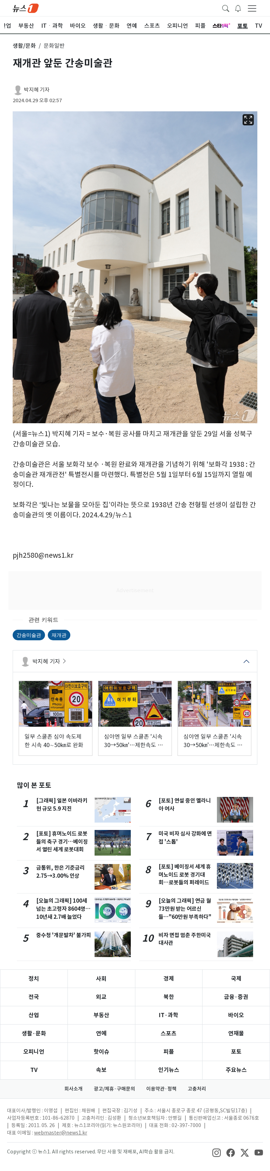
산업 (33, 1015)
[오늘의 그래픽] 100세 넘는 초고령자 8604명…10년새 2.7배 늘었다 (63, 908)
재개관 (59, 635)
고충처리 (197, 1089)
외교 (101, 997)
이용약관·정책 (161, 1089)
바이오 (236, 1015)
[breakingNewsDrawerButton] (238, 7)
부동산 (101, 1015)
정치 (33, 978)
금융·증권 (236, 997)
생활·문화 (34, 1033)
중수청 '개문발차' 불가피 (63, 935)
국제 (236, 978)
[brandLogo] (26, 7)
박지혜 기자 (37, 89)
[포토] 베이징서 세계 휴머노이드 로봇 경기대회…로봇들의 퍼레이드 (185, 874)
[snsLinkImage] (216, 1152)
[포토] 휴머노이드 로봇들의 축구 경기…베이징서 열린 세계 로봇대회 (62, 841)
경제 (168, 978)
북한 (168, 997)
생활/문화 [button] (24, 45)
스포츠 (168, 1033)
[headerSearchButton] (225, 7)
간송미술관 (29, 635)
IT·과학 (168, 1015)
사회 (101, 978)
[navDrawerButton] (252, 8)
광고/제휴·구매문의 (114, 1089)
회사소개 (73, 1089)
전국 (33, 997)
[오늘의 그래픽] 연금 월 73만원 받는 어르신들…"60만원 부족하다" (185, 908)
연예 (101, 1033)
